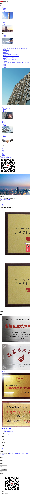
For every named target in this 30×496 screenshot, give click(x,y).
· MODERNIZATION (5, 53)
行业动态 (4, 36)
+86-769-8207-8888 (2, 157)
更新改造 (3, 121)
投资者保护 (4, 124)
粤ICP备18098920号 (11, 453)
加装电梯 (4, 52)
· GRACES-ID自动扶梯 (24, 62)
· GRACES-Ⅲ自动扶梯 (18, 62)
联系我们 (4, 136)
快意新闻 (4, 35)
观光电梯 (4, 55)
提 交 (1, 471)
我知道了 (8, 474)
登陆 (0, 5)
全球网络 (4, 11)
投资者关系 (3, 122)
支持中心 (4, 110)
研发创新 (4, 9)
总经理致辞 (4, 22)
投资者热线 (4, 125)
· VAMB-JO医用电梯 (5, 57)
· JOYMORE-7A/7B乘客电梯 (6, 48)
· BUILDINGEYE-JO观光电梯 (7, 54)
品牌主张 (4, 23)
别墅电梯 (4, 49)
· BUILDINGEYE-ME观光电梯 (15, 54)
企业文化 (3, 21)
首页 (1, 199)
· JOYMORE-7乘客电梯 (13, 48)
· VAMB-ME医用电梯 (11, 57)
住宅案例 (4, 64)
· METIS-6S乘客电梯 (19, 48)
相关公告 (7, 434)
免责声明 (16, 453)
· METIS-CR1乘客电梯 (24, 48)
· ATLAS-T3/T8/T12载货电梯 (14, 59)
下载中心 (4, 111)
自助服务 (4, 109)
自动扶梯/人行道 (5, 61)
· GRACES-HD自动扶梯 (12, 62)
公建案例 (4, 66)
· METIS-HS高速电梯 (6, 51)
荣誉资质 (6, 199)
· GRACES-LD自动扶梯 (6, 62)
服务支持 (3, 107)
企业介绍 (4, 8)
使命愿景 (4, 24)
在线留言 (1, 448)
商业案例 (4, 65)
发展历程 (7, 431)
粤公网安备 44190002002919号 (21, 453)
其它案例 (4, 67)
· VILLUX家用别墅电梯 (6, 50)
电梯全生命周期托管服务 (6, 108)
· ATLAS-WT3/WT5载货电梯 (6, 59)
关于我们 (3, 7)
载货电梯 (4, 58)
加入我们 (3, 135)
